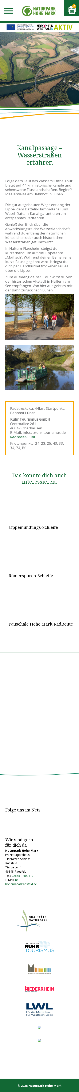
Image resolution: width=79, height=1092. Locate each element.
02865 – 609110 (22, 876)
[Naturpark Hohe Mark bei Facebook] (8, 816)
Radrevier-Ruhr (22, 436)
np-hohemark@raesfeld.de (21, 882)
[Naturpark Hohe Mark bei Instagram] (18, 816)
